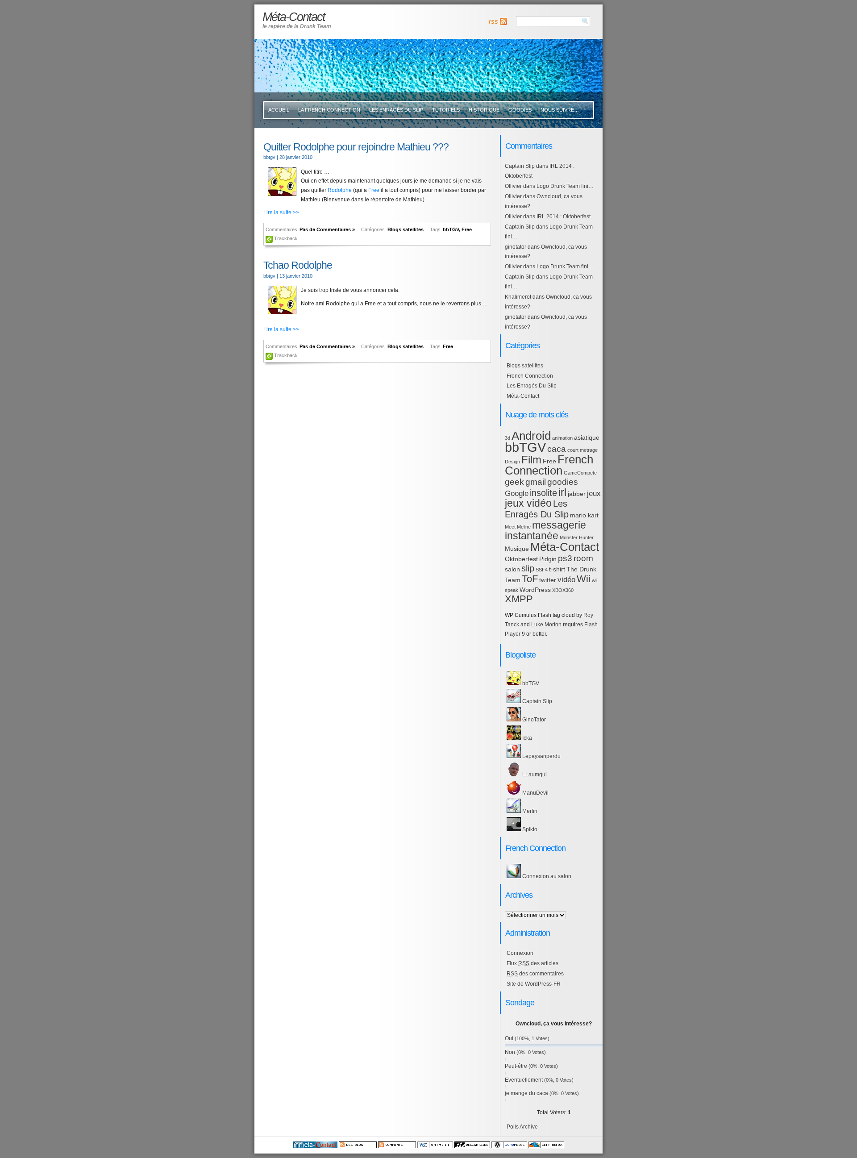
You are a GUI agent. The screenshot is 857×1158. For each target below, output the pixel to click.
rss (493, 21)
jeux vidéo (528, 503)
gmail (535, 482)
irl (562, 492)
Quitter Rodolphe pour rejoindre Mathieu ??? (356, 147)
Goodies (520, 109)
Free (373, 190)
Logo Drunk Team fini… (565, 186)
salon (512, 569)
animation (562, 438)
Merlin (529, 811)
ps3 (565, 558)
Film (531, 460)
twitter (547, 579)
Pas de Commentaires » (327, 229)
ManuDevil (535, 793)
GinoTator (533, 719)
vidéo (566, 579)
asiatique (586, 437)
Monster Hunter (577, 537)
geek (514, 482)
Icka (526, 738)
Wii (584, 578)
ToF (530, 578)
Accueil (278, 109)
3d (507, 438)
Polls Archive (522, 1127)
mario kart (584, 515)
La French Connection (329, 109)
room (583, 558)
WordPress (535, 589)
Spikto (529, 829)
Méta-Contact (523, 396)
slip (527, 568)
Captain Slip (520, 166)
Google (516, 493)
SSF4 (542, 569)
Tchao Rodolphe (297, 265)
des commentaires (535, 974)
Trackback (286, 238)
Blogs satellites (405, 229)
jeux (594, 493)
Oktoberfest (521, 558)
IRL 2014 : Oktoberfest (564, 216)
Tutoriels (446, 109)
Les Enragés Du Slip (396, 109)
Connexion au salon (546, 876)
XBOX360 (563, 590)
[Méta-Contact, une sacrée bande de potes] (315, 1146)
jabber (577, 493)
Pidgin (548, 558)
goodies (562, 482)
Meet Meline (518, 526)
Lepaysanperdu (541, 756)
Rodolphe (340, 190)
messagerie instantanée (545, 530)
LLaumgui (534, 774)
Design (512, 461)
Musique (517, 548)
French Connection (530, 376)
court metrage (582, 450)
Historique (484, 109)
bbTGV (451, 229)
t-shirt (557, 569)
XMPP (519, 598)
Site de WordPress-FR (534, 984)
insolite (543, 493)
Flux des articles (532, 963)
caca (556, 449)
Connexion (520, 953)
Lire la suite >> (281, 212)
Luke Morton (546, 624)
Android (531, 435)
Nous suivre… (560, 109)
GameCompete (580, 472)
